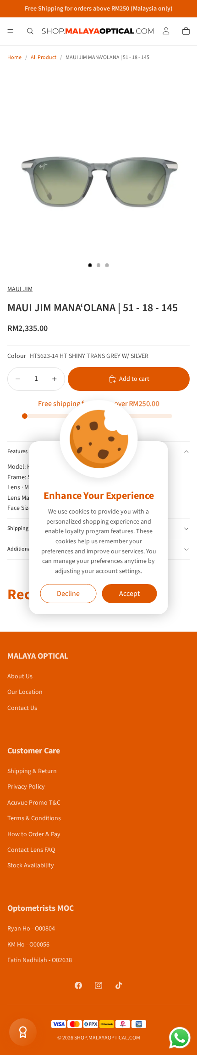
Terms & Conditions (34, 818)
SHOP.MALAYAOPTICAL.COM (107, 1038)
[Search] (30, 31)
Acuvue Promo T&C (33, 802)
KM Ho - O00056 (28, 944)
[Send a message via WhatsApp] (179, 1037)
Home (14, 57)
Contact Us (22, 708)
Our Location (25, 692)
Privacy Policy (26, 786)
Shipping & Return (32, 771)
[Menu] (10, 31)
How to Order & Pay (33, 834)
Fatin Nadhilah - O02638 (39, 960)
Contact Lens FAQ (31, 850)
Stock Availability (30, 865)
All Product (43, 57)
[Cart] (186, 31)
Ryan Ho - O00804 (31, 928)
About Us (20, 676)
